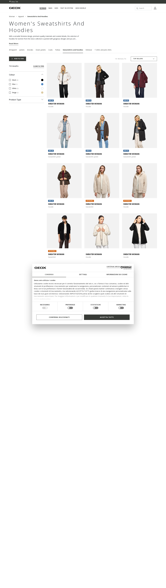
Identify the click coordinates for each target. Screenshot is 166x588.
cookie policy (45, 299)
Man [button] (50, 8)
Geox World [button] (80, 8)
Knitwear (89, 50)
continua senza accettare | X (119, 266)
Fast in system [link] (66, 8)
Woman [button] (43, 8)
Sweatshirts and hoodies (73, 50)
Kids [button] (56, 8)
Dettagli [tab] (83, 274)
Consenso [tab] (49, 274)
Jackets (22, 50)
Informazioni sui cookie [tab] (116, 274)
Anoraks (30, 50)
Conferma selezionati (59, 317)
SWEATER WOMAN (56, 103)
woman (12, 16)
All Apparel (13, 50)
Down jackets (41, 50)
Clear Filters (38, 66)
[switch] (70, 308)
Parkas (57, 50)
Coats (50, 50)
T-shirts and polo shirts (103, 50)
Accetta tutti (107, 317)
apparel (21, 16)
